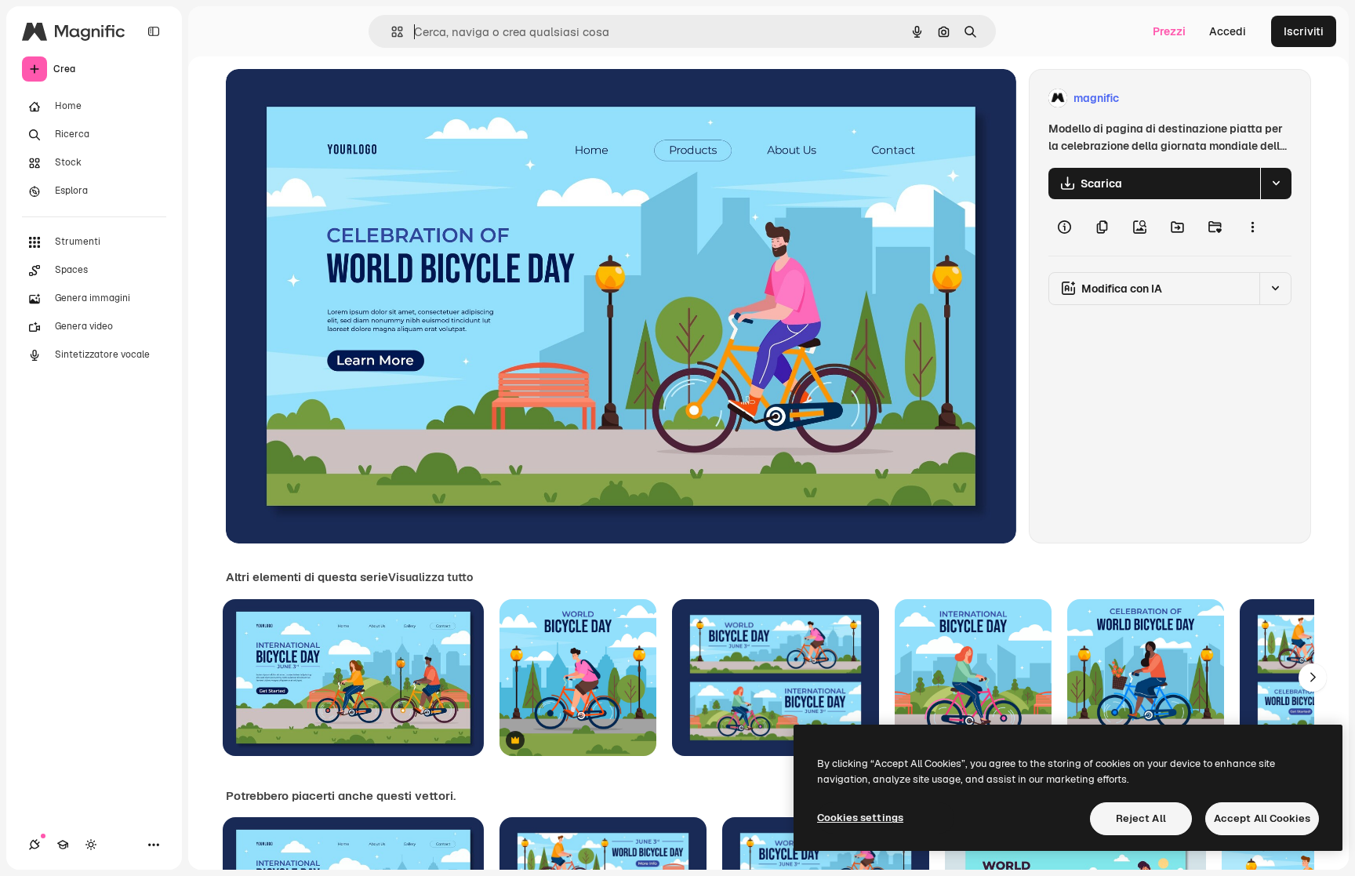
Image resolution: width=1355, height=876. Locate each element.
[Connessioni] (34, 844)
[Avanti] (1313, 677)
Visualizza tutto (430, 577)
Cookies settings (860, 817)
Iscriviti (1304, 31)
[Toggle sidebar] (153, 31)
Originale (329, 98)
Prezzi (1169, 31)
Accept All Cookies (1262, 818)
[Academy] (62, 844)
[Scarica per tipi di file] (1275, 183)
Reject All (1141, 818)
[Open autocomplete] (390, 32)
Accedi (1227, 31)
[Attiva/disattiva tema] (91, 844)
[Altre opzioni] (1252, 227)
